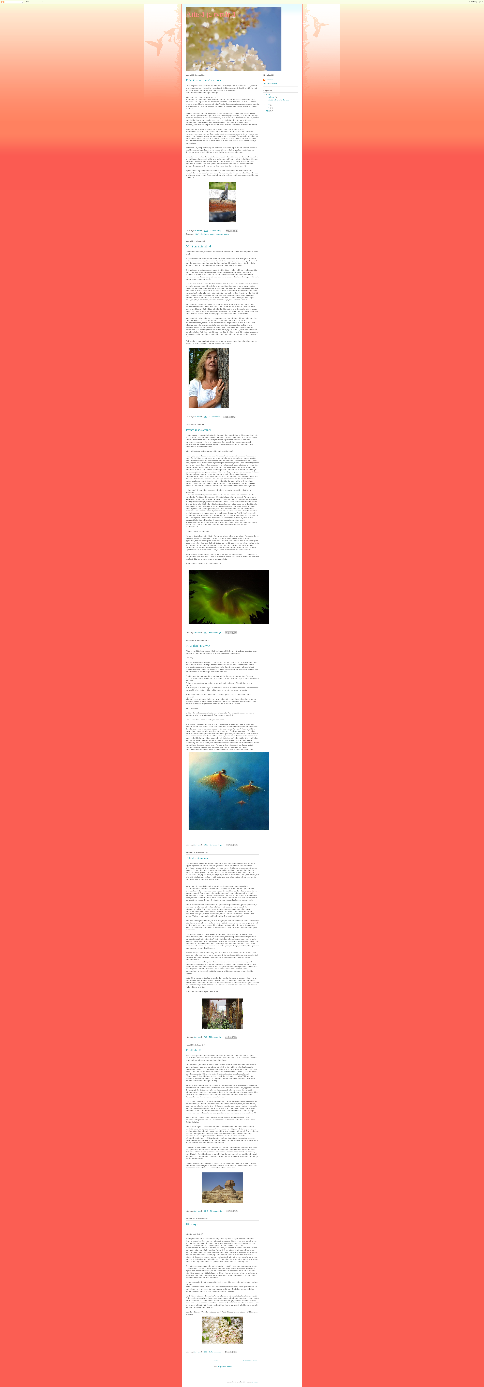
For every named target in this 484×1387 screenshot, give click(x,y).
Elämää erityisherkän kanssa (203, 80)
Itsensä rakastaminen (198, 429)
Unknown (269, 80)
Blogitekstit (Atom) (225, 1367)
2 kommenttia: (214, 417)
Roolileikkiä (193, 1050)
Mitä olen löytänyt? (198, 645)
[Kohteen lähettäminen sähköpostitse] (227, 231)
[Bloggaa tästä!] (229, 231)
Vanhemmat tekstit (250, 1361)
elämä (197, 234)
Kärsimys (192, 1224)
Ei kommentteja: (216, 231)
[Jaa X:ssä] (231, 231)
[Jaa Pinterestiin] (236, 231)
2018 (268, 94)
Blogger (254, 1382)
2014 (268, 111)
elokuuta (271, 97)
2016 (268, 105)
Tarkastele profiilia (270, 83)
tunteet (212, 234)
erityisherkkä (204, 234)
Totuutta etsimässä (197, 858)
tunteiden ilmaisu (222, 234)
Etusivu (215, 1361)
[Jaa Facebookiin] (234, 231)
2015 (268, 108)
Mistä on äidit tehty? (198, 246)
